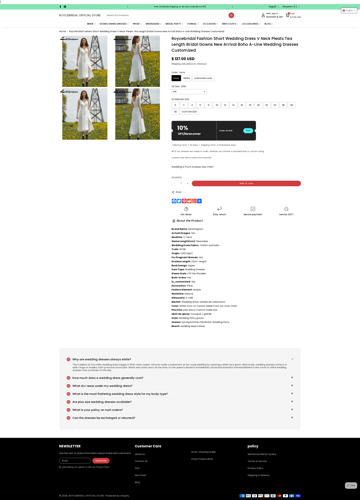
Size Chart (141, 475)
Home (62, 31)
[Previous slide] (127, 6)
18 (250, 105)
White (186, 78)
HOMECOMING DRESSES (113, 23)
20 (258, 105)
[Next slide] (232, 6)
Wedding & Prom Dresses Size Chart (193, 166)
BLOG (268, 23)
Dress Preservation (202, 459)
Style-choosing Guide (203, 452)
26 (283, 105)
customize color (203, 78)
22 (266, 105)
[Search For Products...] (231, 15)
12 (225, 105)
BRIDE (90, 23)
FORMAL (192, 23)
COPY (248, 131)
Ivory (176, 78)
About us (140, 454)
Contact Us (141, 461)
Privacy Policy (255, 468)
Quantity (177, 177)
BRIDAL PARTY (173, 23)
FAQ (137, 468)
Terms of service (257, 461)
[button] (293, 15)
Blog (137, 482)
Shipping (176, 63)
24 (275, 105)
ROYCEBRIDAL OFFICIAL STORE (86, 495)
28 (291, 105)
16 (242, 105)
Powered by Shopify (117, 495)
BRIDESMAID (152, 23)
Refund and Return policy (262, 454)
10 (217, 105)
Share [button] (179, 192)
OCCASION (209, 23)
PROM (136, 23)
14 (233, 105)
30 (175, 111)
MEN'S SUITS (229, 23)
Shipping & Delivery (259, 475)
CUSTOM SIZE (189, 111)
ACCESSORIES (250, 23)
